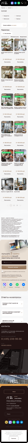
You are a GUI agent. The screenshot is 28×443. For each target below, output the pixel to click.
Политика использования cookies (15, 435)
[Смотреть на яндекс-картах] (14, 361)
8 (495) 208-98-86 (11, 338)
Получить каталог (13, 267)
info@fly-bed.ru (6, 345)
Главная (3, 7)
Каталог (10, 7)
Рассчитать (7, 62)
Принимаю (13, 438)
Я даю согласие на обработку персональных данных (13, 272)
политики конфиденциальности (9, 277)
